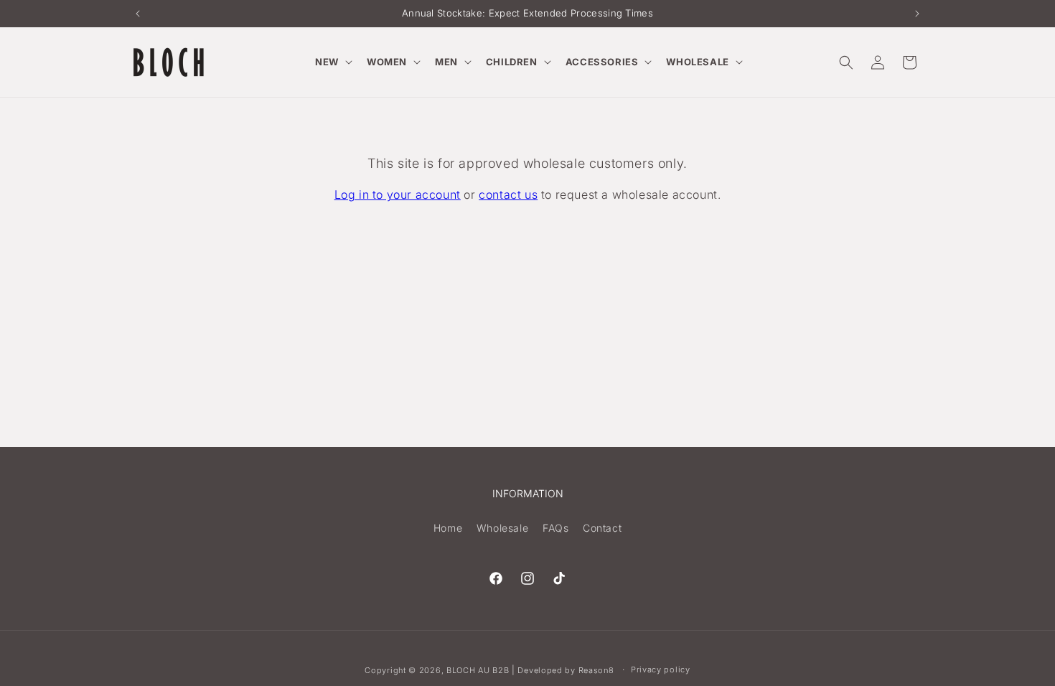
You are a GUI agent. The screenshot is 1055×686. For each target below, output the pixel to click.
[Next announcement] (917, 13)
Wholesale (502, 528)
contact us (508, 194)
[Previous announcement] (138, 13)
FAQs (555, 528)
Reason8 (596, 670)
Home (447, 528)
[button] (332, 62)
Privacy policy (660, 669)
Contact (602, 528)
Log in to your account (397, 194)
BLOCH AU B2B (477, 670)
